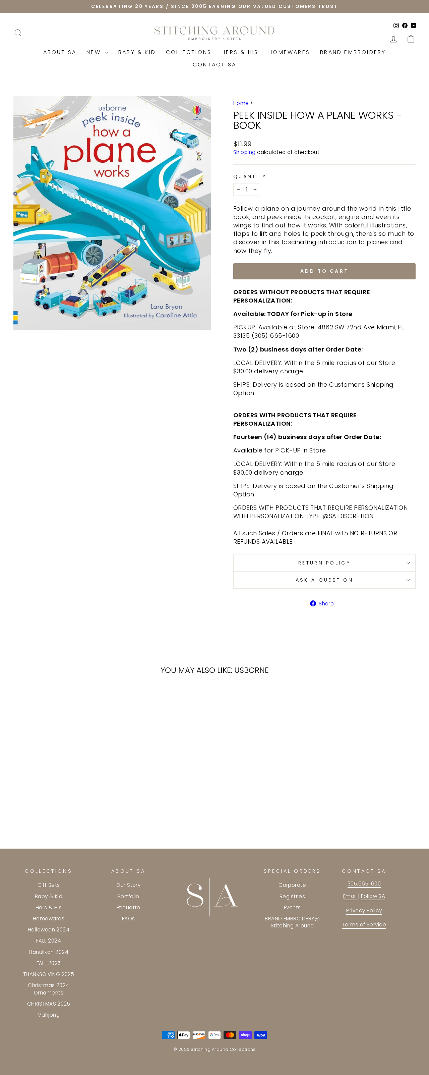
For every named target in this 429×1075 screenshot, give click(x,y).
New (94, 52)
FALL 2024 (48, 940)
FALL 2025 (49, 963)
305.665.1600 (364, 883)
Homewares (289, 52)
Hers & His (240, 52)
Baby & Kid (137, 52)
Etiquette (128, 907)
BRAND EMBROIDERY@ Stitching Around (292, 922)
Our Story (128, 885)
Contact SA (214, 64)
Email (350, 896)
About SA (60, 52)
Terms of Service (364, 924)
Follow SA (373, 896)
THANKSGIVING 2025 (48, 974)
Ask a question (324, 580)
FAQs (128, 918)
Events (292, 907)
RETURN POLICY (324, 562)
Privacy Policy (364, 910)
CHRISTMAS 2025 (48, 1003)
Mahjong (49, 1014)
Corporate (292, 885)
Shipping (244, 152)
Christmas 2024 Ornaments (48, 989)
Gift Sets (49, 885)
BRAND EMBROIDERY (353, 52)
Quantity (250, 176)
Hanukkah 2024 (48, 952)
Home (241, 103)
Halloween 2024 (48, 929)
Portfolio (128, 896)
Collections (188, 52)
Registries (292, 896)
